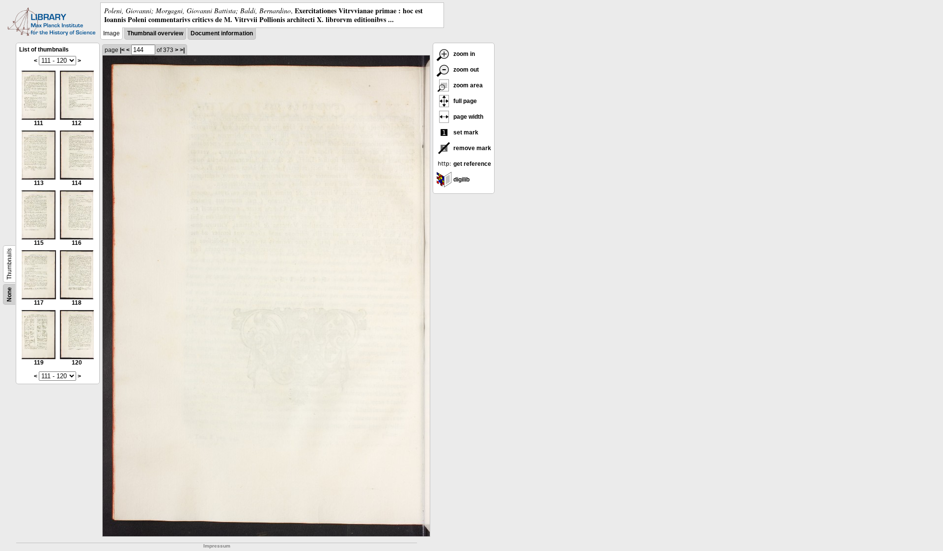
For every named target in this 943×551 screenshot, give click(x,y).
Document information (222, 33)
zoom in (463, 54)
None (9, 294)
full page (464, 101)
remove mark (471, 148)
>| (182, 50)
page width (467, 116)
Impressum (216, 546)
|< (122, 50)
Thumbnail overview (155, 33)
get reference (471, 163)
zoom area (467, 85)
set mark (465, 132)
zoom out (465, 69)
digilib (461, 179)
